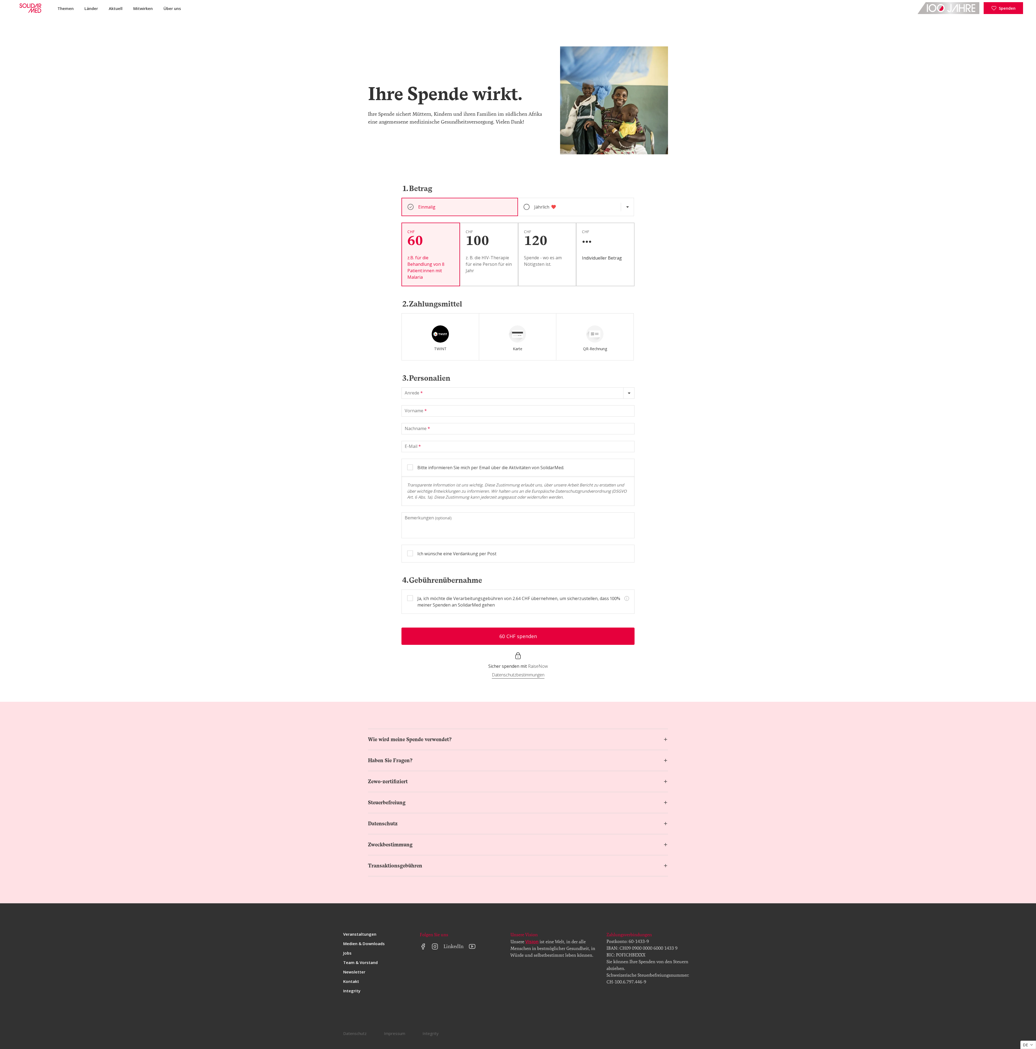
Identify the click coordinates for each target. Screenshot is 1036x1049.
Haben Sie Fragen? (390, 760)
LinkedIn (454, 946)
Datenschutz (383, 823)
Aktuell (115, 8)
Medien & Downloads (364, 943)
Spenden (1007, 8)
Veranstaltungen (359, 934)
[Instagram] (435, 946)
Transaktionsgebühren (395, 866)
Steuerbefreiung (386, 802)
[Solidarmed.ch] (30, 8)
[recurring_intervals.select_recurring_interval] (627, 207)
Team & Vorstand (360, 962)
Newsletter (354, 972)
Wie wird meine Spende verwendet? (410, 739)
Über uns (172, 8)
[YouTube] (472, 946)
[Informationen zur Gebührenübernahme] (626, 598)
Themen (65, 8)
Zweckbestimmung (390, 845)
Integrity (351, 990)
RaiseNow (538, 666)
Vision (532, 941)
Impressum (394, 1033)
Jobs (347, 953)
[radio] (440, 336)
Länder (91, 8)
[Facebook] (423, 946)
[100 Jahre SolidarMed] (948, 8)
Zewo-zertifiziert (388, 781)
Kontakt (351, 981)
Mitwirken (143, 8)
